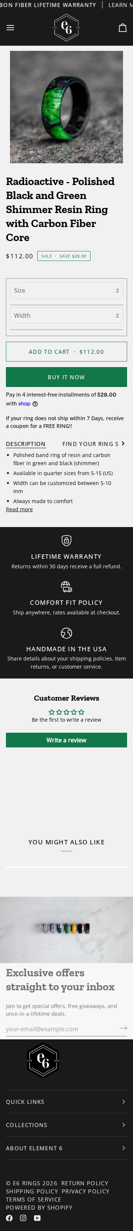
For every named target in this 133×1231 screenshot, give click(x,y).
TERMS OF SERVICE (33, 1199)
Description (26, 443)
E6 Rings (27, 1183)
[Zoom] (66, 107)
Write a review (66, 740)
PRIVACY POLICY (86, 1191)
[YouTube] (37, 1218)
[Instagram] (23, 1218)
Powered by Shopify (39, 1207)
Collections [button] (27, 1125)
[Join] (121, 1028)
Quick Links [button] (25, 1101)
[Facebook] (9, 1218)
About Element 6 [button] (34, 1148)
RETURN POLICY (84, 1183)
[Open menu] (17, 27)
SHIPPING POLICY (32, 1191)
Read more (19, 509)
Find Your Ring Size (95, 443)
